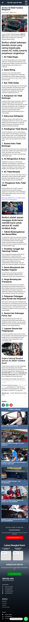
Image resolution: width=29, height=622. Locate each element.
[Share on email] (11, 405)
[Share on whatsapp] (7, 405)
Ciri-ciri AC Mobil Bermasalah (9, 426)
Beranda (4, 601)
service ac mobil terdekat (16, 79)
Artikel (4, 605)
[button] (2, 2)
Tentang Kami (6, 607)
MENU (5, 599)
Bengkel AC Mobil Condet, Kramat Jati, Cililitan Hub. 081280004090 (12, 501)
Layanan (4, 603)
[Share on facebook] (3, 405)
